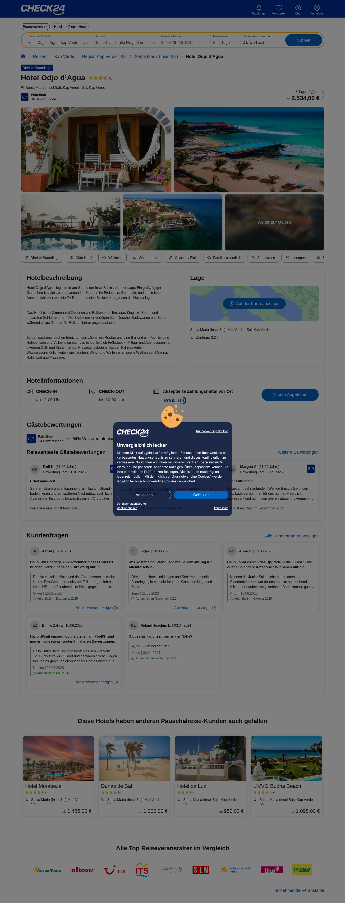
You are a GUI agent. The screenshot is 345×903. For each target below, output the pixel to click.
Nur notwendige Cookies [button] (212, 431)
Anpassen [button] (144, 495)
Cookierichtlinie (127, 508)
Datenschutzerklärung (131, 503)
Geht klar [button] (201, 495)
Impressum (221, 508)
